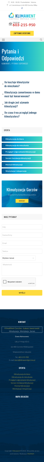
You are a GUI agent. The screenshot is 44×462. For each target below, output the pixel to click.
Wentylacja (24, 331)
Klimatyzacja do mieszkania (17, 145)
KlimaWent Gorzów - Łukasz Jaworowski (22, 328)
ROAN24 (30, 454)
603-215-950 (24, 25)
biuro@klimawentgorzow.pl (24, 360)
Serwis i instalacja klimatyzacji (18, 158)
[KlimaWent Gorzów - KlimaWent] (22, 16)
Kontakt (22, 201)
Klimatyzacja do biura (15, 139)
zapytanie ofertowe (22, 33)
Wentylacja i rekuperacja (16, 171)
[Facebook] (22, 8)
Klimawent (6, 63)
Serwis (32, 331)
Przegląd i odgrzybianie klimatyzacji (20, 152)
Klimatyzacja (14, 331)
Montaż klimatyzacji (14, 164)
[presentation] (19, 282)
